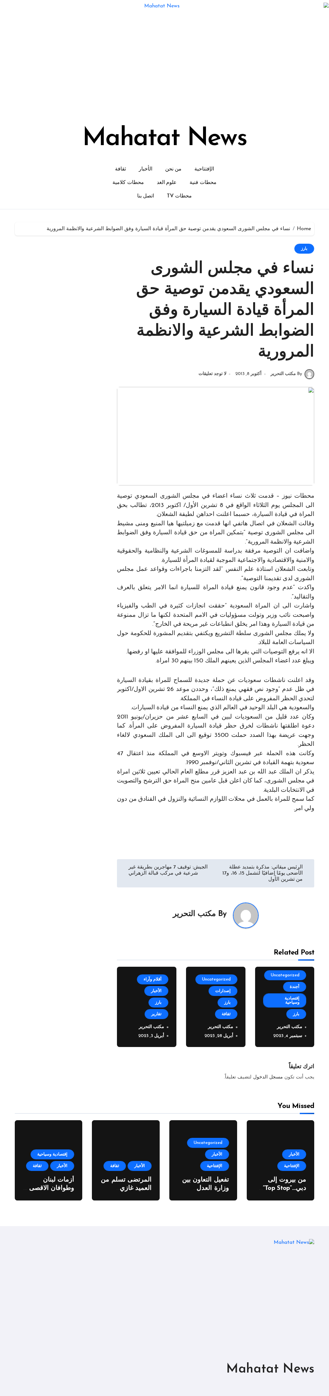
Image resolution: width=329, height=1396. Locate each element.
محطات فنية (203, 182)
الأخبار (145, 169)
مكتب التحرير (194, 914)
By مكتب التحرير (286, 373)
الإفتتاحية (204, 169)
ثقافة (120, 169)
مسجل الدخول (268, 1077)
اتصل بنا (145, 196)
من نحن (173, 169)
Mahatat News (164, 139)
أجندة (294, 987)
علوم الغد (167, 182)
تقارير (156, 1014)
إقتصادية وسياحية (292, 1000)
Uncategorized (285, 975)
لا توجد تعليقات (213, 373)
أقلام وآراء (153, 979)
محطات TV (179, 196)
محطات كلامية (128, 182)
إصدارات (223, 991)
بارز (304, 249)
